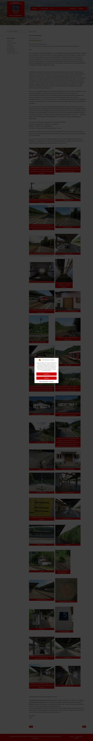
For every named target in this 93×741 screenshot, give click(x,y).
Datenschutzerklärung (43, 381)
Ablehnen (46, 378)
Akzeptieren (47, 374)
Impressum (51, 381)
